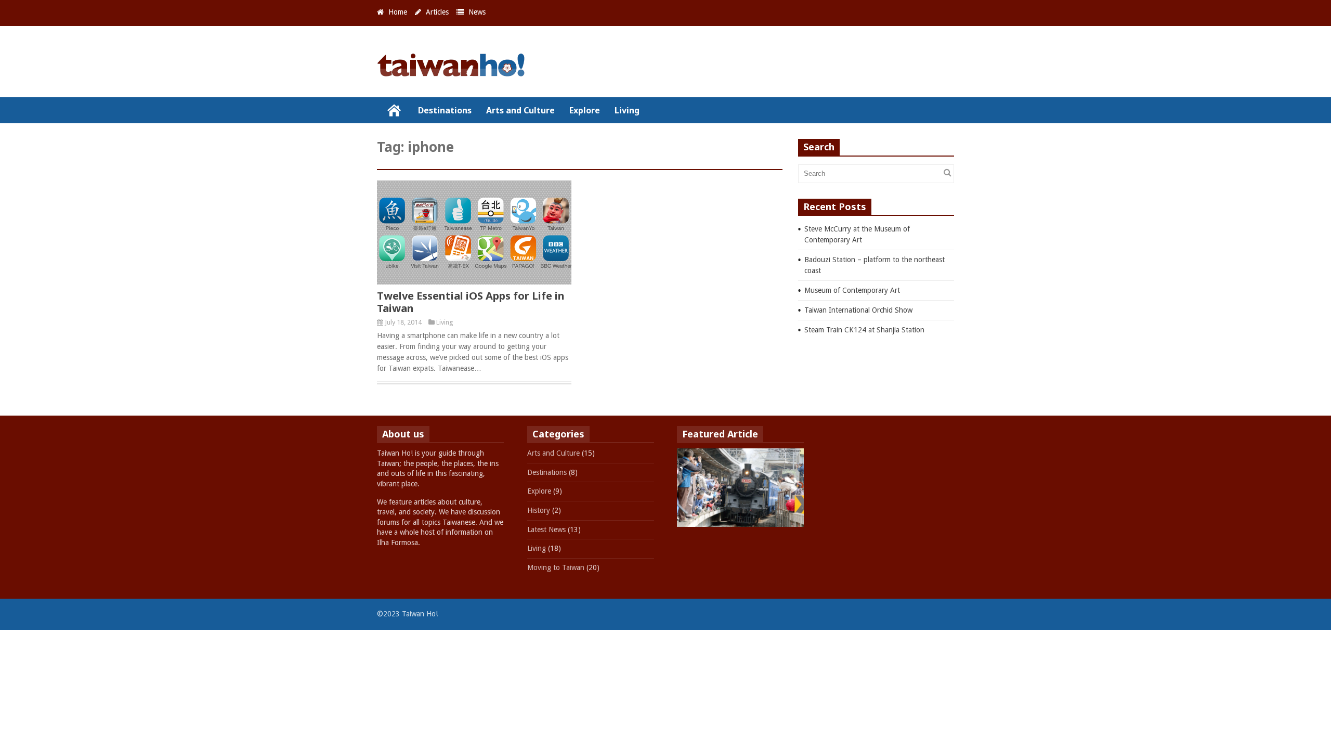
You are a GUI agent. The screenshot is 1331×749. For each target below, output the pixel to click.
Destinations (445, 110)
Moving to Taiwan (555, 567)
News (477, 12)
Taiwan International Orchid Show (858, 310)
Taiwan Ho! (394, 110)
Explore (584, 110)
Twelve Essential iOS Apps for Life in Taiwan (471, 302)
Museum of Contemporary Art (852, 290)
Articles (437, 12)
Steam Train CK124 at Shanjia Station (864, 330)
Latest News (546, 529)
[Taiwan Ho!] (455, 72)
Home (397, 12)
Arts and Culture (520, 110)
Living (627, 110)
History (538, 510)
